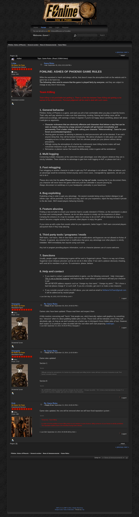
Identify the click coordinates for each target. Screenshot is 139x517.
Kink (13, 403)
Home (36, 27)
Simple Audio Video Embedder (64, 509)
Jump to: (97, 457)
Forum (43, 27)
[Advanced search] (75, 35)
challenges (110, 324)
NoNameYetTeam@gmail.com (114, 290)
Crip (83, 509)
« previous (119, 52)
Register (65, 27)
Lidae (14, 63)
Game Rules (49, 63)
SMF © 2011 (68, 508)
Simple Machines (77, 508)
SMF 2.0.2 (59, 508)
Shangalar (16, 304)
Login (57, 27)
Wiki (50, 27)
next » (126, 52)
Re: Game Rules (50, 304)
